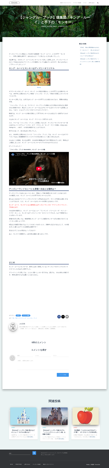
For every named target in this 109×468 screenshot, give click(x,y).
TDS (16, 318)
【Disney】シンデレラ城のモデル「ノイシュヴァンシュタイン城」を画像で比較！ (90, 61)
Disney (39, 87)
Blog (11, 464)
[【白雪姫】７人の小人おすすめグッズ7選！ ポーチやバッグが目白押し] (85, 416)
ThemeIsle (97, 464)
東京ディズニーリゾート (65, 2)
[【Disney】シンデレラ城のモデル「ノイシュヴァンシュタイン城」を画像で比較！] (54, 416)
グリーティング (22, 318)
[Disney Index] (14, 3)
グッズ (84, 2)
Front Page (19, 464)
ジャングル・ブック (32, 318)
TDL (13, 318)
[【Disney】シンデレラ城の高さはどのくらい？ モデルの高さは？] (23, 416)
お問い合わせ (91, 2)
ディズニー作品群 (77, 2)
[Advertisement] (39, 46)
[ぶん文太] (13, 326)
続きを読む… (30, 436)
